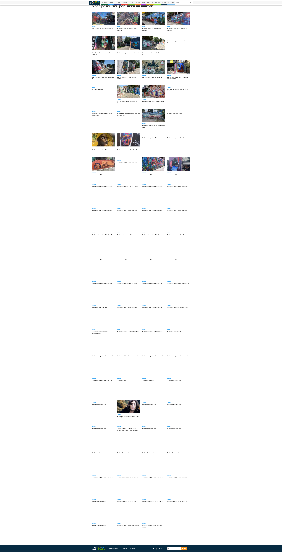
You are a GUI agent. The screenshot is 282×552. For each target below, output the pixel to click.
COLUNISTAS (150, 2)
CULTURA (131, 2)
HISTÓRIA (157, 2)
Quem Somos (124, 548)
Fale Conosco (132, 548)
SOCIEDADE (124, 2)
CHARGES (137, 2)
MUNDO (143, 2)
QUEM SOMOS (171, 2)
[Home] (94, 3)
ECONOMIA (117, 2)
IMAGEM (164, 2)
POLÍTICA (111, 2)
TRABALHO (104, 2)
